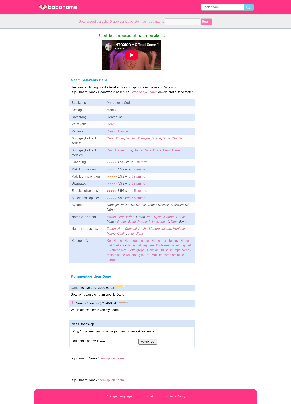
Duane (156, 138)
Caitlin (121, 233)
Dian (110, 150)
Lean (121, 217)
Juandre (169, 217)
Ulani (139, 233)
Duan (120, 138)
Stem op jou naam (111, 358)
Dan (181, 138)
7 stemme (141, 162)
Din (174, 138)
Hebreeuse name (137, 240)
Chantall (131, 228)
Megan (166, 228)
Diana (138, 150)
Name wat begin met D (142, 245)
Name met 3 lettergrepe (128, 250)
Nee (149, 217)
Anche (142, 228)
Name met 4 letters (164, 240)
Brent (132, 221)
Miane (111, 233)
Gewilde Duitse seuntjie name (168, 250)
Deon (111, 138)
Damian (131, 138)
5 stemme (138, 169)
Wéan (130, 217)
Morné (164, 221)
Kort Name (114, 240)
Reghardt (143, 221)
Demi (166, 150)
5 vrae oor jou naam (143, 92)
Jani (131, 233)
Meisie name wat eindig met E (128, 255)
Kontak (149, 396)
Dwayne (144, 138)
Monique (179, 228)
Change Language (119, 396)
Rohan (181, 217)
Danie (119, 150)
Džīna (157, 150)
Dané (176, 150)
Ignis (155, 221)
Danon (111, 131)
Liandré (154, 228)
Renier (122, 221)
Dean (111, 124)
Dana (147, 150)
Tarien (111, 228)
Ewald (111, 217)
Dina (128, 150)
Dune (166, 138)
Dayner (123, 131)
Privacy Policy (175, 396)
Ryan (158, 217)
